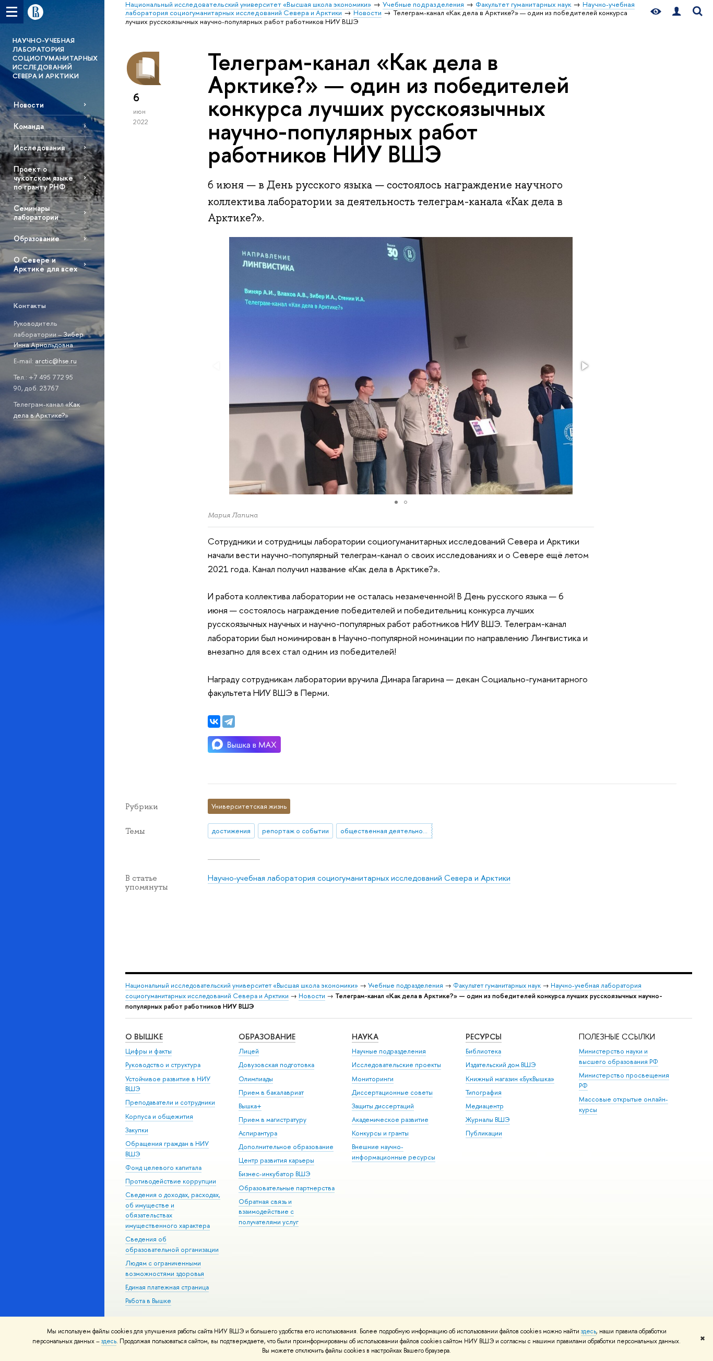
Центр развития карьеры (276, 1160)
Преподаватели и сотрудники (170, 1102)
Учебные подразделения (405, 985)
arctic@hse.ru (56, 360)
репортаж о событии (295, 830)
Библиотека (483, 1051)
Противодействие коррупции (170, 1181)
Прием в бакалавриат (271, 1092)
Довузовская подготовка (276, 1064)
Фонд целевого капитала (163, 1167)
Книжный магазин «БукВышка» (510, 1078)
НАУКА (365, 1036)
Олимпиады (256, 1078)
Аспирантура (258, 1133)
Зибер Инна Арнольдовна (49, 339)
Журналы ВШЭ (488, 1119)
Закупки (136, 1130)
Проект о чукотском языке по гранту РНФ (43, 178)
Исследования (39, 147)
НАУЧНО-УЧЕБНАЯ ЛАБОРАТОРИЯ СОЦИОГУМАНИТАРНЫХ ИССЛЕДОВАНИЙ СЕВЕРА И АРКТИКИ (55, 57)
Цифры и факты (148, 1051)
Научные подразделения (389, 1051)
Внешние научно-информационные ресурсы (393, 1152)
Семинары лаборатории (36, 212)
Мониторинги (373, 1078)
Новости (29, 105)
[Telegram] (228, 721)
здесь (588, 1331)
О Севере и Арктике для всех (45, 264)
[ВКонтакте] (214, 721)
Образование (37, 238)
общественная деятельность (386, 830)
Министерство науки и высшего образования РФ (618, 1056)
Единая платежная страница (167, 1287)
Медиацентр (485, 1106)
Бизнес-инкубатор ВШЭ (275, 1173)
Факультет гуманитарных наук (497, 985)
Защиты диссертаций (383, 1106)
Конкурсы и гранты (380, 1133)
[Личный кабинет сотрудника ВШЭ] (676, 11)
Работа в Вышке (148, 1300)
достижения (231, 830)
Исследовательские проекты (396, 1064)
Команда (29, 126)
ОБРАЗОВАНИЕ (267, 1036)
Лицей (249, 1051)
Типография (484, 1092)
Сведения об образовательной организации (172, 1244)
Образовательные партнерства (287, 1188)
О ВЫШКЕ (144, 1036)
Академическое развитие (390, 1119)
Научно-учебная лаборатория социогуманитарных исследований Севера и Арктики (359, 877)
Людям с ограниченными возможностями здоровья (164, 1268)
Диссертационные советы (392, 1092)
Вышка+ (250, 1106)
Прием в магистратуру (272, 1119)
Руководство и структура (162, 1064)
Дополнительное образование (286, 1146)
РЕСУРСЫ (484, 1036)
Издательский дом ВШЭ (501, 1064)
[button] (584, 366)
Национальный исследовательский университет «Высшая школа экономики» (241, 985)
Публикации (484, 1133)
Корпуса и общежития (159, 1116)
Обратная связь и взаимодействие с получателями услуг (269, 1212)
